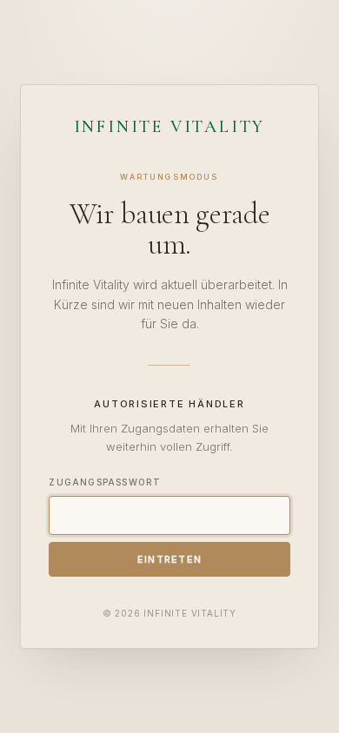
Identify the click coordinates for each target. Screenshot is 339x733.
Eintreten (170, 559)
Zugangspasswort (105, 482)
